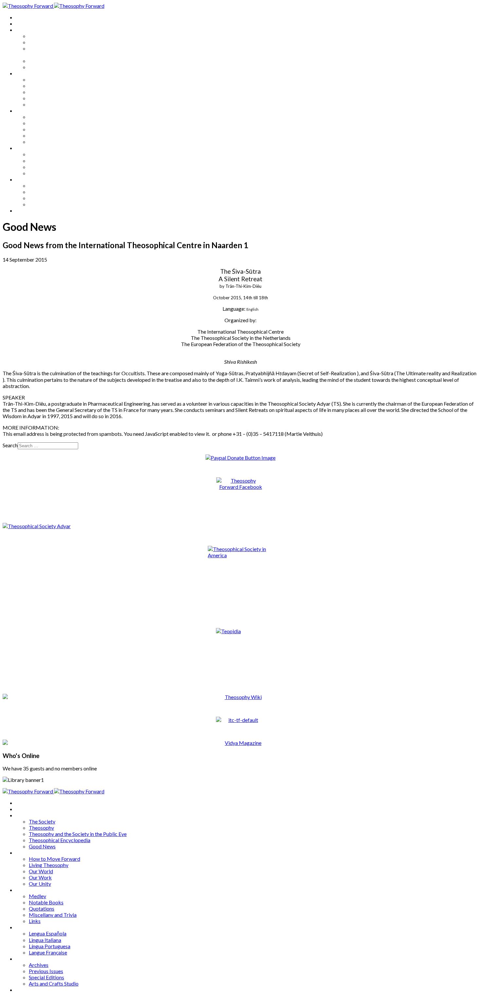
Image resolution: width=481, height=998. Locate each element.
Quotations (41, 129)
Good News (42, 67)
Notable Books (46, 123)
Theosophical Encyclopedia (59, 61)
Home (23, 17)
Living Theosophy (48, 86)
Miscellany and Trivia (53, 135)
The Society (42, 36)
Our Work (40, 98)
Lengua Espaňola (47, 154)
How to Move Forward (54, 79)
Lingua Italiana (45, 160)
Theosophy (41, 42)
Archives (25, 179)
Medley (37, 117)
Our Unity (40, 104)
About (23, 23)
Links (35, 142)
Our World (41, 92)
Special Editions (46, 198)
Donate (24, 210)
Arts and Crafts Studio (54, 204)
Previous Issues (46, 192)
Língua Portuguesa (49, 167)
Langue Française (48, 173)
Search (10, 445)
